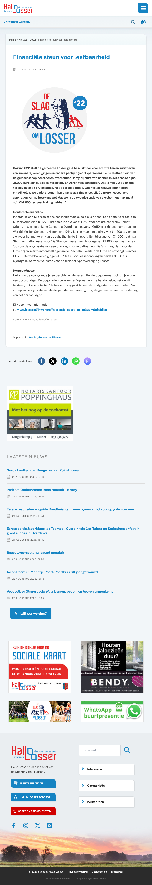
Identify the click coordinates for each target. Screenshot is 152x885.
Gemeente (44, 337)
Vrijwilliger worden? (31, 613)
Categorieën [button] (96, 785)
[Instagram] (26, 825)
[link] (143, 21)
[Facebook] (14, 825)
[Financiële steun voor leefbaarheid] (76, 120)
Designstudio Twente (95, 878)
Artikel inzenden (31, 783)
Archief (32, 337)
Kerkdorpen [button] (95, 802)
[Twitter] (37, 825)
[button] (133, 22)
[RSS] (49, 825)
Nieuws (56, 337)
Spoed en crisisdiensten (34, 811)
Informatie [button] (94, 769)
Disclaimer (117, 871)
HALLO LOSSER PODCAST (34, 797)
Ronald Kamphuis (61, 878)
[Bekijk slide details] (40, 413)
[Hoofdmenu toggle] (143, 8)
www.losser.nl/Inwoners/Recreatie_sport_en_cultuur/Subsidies (62, 309)
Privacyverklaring (78, 871)
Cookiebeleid (99, 871)
